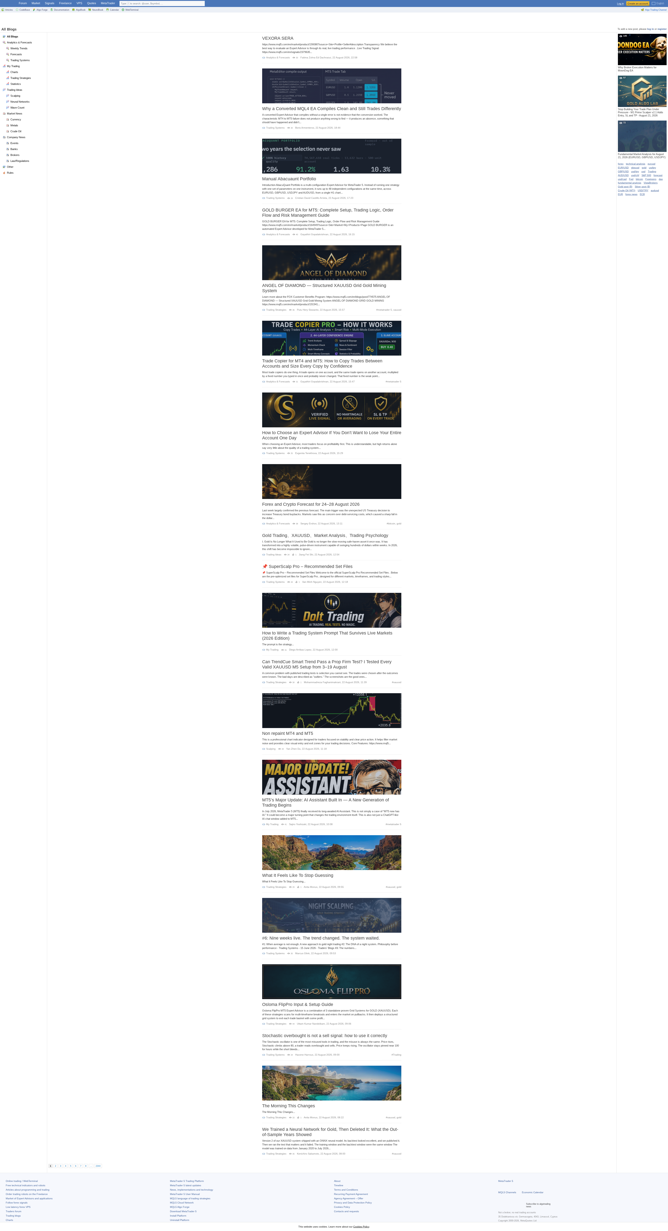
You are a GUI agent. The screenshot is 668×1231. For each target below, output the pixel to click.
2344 (98, 1166)
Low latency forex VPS (18, 1207)
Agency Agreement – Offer (348, 1198)
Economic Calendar (532, 1192)
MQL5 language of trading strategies (190, 1198)
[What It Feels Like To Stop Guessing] (331, 852)
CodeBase (24, 10)
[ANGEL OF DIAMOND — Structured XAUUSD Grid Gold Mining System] (331, 262)
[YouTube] (517, 1205)
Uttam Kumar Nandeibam (311, 1023)
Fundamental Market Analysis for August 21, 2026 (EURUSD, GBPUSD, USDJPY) (642, 140)
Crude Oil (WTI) (626, 190)
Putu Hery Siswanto (308, 309)
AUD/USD (623, 175)
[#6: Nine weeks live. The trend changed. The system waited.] (331, 915)
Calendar (114, 10)
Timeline (338, 1185)
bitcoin (391, 523)
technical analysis (635, 163)
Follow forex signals (16, 1202)
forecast (658, 175)
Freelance (65, 3)
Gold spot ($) (625, 186)
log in (650, 29)
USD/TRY (643, 190)
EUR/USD (623, 167)
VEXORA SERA (277, 38)
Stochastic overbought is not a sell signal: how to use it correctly (324, 1035)
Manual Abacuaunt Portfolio (289, 178)
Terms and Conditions (346, 1189)
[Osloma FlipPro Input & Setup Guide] (331, 981)
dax (661, 179)
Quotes (91, 3)
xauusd (397, 309)
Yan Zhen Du (293, 748)
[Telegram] (506, 1205)
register (662, 29)
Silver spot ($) (642, 186)
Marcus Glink (302, 953)
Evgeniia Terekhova (306, 453)
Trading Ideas (273, 554)
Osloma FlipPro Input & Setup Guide (297, 1004)
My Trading (272, 649)
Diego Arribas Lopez (300, 649)
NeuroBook (97, 10)
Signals (49, 3)
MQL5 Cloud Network (182, 1202)
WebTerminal (131, 10)
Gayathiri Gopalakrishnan (314, 234)
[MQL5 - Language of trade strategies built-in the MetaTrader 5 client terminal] (8, 4)
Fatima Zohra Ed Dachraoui (315, 57)
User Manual (185, 1194)
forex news (631, 194)
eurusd (651, 163)
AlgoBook (81, 10)
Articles (9, 10)
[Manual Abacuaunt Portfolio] (331, 156)
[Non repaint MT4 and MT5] (331, 710)
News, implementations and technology (191, 1189)
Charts (9, 1220)
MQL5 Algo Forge (179, 1207)
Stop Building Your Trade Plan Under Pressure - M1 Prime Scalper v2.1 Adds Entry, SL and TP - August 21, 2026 (640, 96)
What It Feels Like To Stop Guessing (297, 875)
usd (643, 171)
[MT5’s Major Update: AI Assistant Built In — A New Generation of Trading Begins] (331, 777)
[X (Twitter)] (511, 1205)
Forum (23, 3)
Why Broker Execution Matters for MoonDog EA (637, 53)
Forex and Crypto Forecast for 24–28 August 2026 (311, 504)
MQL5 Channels (507, 1192)
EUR (620, 194)
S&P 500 (646, 175)
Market (36, 3)
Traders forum (13, 1211)
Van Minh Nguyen (312, 581)
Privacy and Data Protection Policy (353, 1202)
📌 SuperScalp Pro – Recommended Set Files (307, 566)
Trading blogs (13, 1215)
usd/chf (635, 175)
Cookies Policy (342, 1207)
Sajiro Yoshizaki (297, 824)
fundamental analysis (629, 182)
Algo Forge (42, 10)
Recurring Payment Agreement (351, 1194)
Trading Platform (187, 1181)
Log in (620, 3)
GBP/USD (623, 171)
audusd (655, 190)
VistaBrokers (651, 182)
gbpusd (635, 167)
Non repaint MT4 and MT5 (287, 733)
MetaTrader (108, 3)
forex (620, 163)
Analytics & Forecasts (278, 57)
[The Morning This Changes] (331, 1083)
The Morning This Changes (288, 1105)
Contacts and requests (346, 1211)
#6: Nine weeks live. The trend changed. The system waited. (321, 938)
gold (399, 523)
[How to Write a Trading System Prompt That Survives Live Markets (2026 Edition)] (331, 610)
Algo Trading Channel (656, 10)
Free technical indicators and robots (25, 1185)
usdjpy (652, 167)
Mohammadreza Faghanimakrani (322, 682)
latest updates (185, 1185)
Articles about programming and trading (27, 1189)
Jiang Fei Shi (306, 554)
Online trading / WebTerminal (22, 1181)
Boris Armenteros (304, 127)
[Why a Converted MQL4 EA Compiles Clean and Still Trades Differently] (331, 85)
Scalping (271, 748)
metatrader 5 (385, 309)
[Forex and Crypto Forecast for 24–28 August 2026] (331, 481)
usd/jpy (635, 171)
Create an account (638, 3)
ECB (642, 194)
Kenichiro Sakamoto (308, 1153)
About (337, 1181)
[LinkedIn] (522, 1205)
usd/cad (622, 179)
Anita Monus (310, 887)
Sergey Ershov (308, 523)
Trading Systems (275, 127)
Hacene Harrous (304, 1054)
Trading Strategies (276, 309)
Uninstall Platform (179, 1220)
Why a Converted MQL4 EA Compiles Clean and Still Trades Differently (331, 108)
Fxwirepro (650, 179)
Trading (397, 1054)
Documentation (61, 10)
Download (183, 1211)
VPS (79, 3)
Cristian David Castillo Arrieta (311, 198)
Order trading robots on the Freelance (27, 1194)
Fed (631, 179)
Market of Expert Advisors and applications (29, 1198)
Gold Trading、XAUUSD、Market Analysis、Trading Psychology (325, 535)
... (91, 1166)
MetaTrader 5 (505, 1181)
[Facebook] (500, 1205)
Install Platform (178, 1215)
